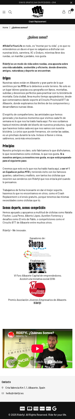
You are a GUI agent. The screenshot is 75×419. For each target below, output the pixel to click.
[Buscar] (10, 11)
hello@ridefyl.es (15, 393)
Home (5, 27)
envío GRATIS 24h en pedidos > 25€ (37, 2)
